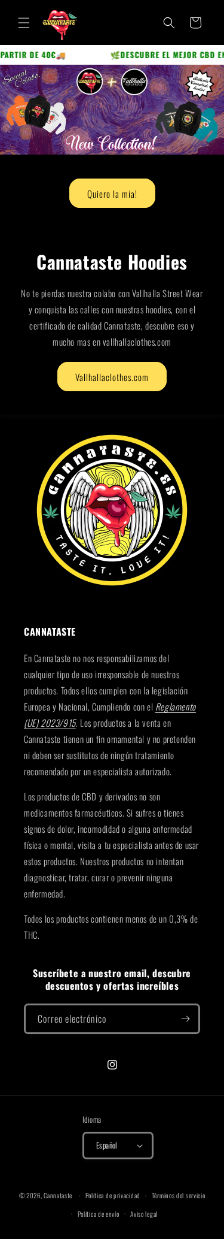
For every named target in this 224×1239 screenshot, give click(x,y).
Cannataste (58, 1195)
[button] (24, 23)
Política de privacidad (112, 1195)
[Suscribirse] (185, 1019)
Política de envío (98, 1214)
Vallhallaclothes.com (112, 376)
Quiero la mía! (112, 193)
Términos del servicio (178, 1195)
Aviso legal (144, 1214)
